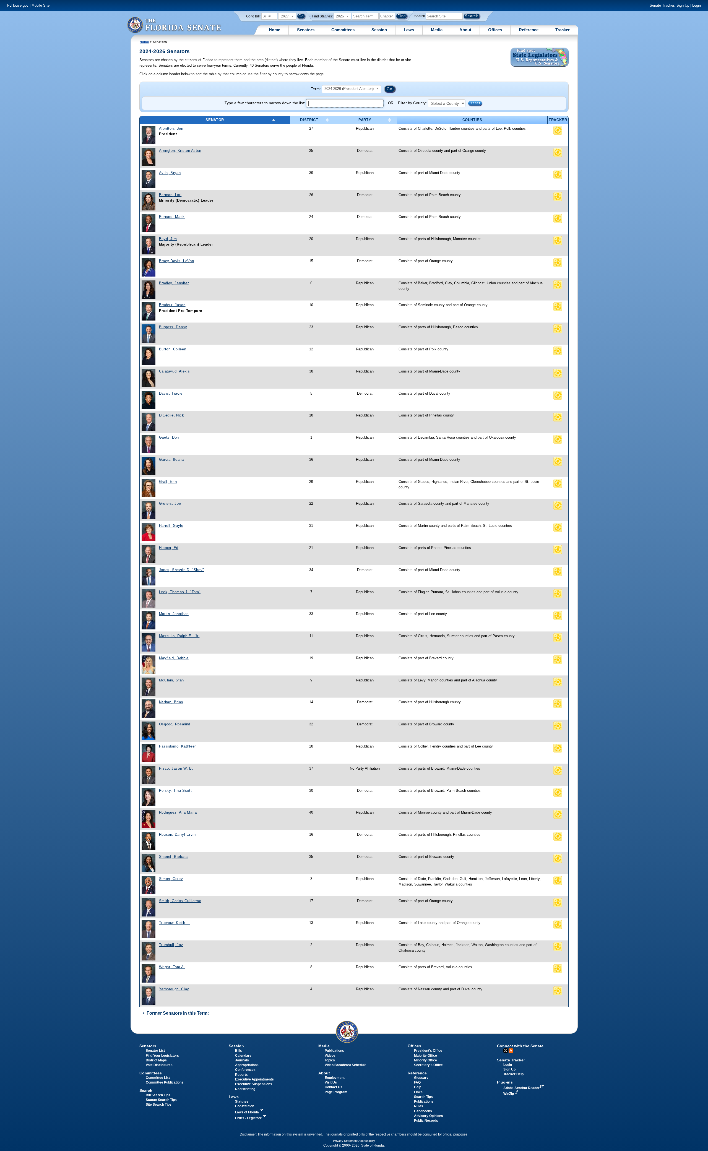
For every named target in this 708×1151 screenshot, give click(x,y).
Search (419, 16)
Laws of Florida (247, 1112)
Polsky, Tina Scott (175, 790)
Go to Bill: (253, 16)
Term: (316, 89)
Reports (241, 1074)
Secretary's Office (428, 1065)
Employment (335, 1077)
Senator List (155, 1050)
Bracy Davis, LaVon (176, 261)
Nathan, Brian (171, 702)
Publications (334, 1050)
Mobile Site (41, 5)
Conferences (245, 1069)
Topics (330, 1060)
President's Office (428, 1050)
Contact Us (333, 1087)
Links (418, 1092)
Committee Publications (164, 1082)
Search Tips (423, 1096)
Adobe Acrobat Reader (521, 1088)
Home (274, 29)
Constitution (244, 1106)
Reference (528, 29)
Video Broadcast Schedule (345, 1065)
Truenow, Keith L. (174, 923)
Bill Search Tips (158, 1095)
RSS (511, 1050)
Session (379, 29)
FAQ (417, 1082)
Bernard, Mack (172, 217)
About (465, 29)
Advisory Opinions (428, 1116)
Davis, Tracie (171, 393)
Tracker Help (513, 1074)
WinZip (509, 1093)
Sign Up (682, 5)
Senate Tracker (511, 1060)
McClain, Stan (171, 680)
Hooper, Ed (168, 548)
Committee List (158, 1077)
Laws (409, 29)
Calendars (243, 1055)
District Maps (156, 1060)
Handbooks (423, 1111)
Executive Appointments (254, 1079)
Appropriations (247, 1065)
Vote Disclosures (159, 1065)
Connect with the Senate (520, 1046)
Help (417, 1087)
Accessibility (366, 1140)
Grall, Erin (168, 482)
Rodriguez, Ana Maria (178, 812)
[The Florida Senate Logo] (174, 25)
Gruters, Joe (170, 503)
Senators (305, 29)
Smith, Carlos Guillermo (180, 901)
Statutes (241, 1101)
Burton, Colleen (172, 349)
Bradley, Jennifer (174, 283)
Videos (330, 1055)
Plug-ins (505, 1082)
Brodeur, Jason (172, 305)
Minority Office (425, 1060)
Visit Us (331, 1082)
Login (696, 5)
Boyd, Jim (168, 239)
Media (436, 29)
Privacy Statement (345, 1140)
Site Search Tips (158, 1104)
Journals (242, 1060)
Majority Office (425, 1055)
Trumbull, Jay (171, 945)
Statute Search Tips (161, 1099)
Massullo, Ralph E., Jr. (179, 636)
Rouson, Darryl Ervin (177, 834)
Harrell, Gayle (171, 526)
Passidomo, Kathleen (178, 746)
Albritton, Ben (171, 128)
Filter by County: (413, 103)
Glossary (421, 1077)
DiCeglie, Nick (171, 415)
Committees (343, 29)
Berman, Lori (170, 195)
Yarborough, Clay (174, 989)
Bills (238, 1050)
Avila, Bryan (170, 173)
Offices (495, 29)
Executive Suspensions (253, 1084)
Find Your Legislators (162, 1055)
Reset (475, 103)
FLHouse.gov (17, 5)
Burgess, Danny (173, 327)
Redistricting (245, 1089)
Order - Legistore (249, 1118)
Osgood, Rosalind (174, 724)
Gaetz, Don (169, 437)
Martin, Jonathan (174, 614)
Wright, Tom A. (172, 967)
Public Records (426, 1120)
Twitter (505, 1050)
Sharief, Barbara (173, 857)
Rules (418, 1106)
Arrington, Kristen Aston (180, 151)
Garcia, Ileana (171, 459)
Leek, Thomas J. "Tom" (180, 592)
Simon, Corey (171, 879)
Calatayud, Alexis (174, 371)
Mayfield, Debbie (174, 658)
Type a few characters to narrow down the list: (265, 103)
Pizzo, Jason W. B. (176, 768)
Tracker (562, 29)
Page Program (336, 1092)
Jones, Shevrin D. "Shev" (181, 570)
